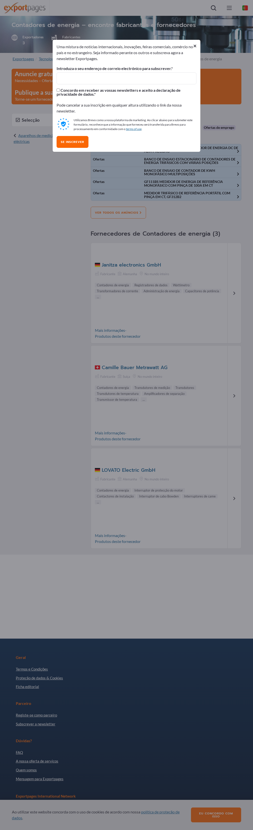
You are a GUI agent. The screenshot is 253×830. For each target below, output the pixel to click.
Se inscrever (72, 142)
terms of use (134, 129)
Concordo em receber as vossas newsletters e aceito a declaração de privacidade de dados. (119, 92)
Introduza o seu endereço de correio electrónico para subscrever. (114, 68)
